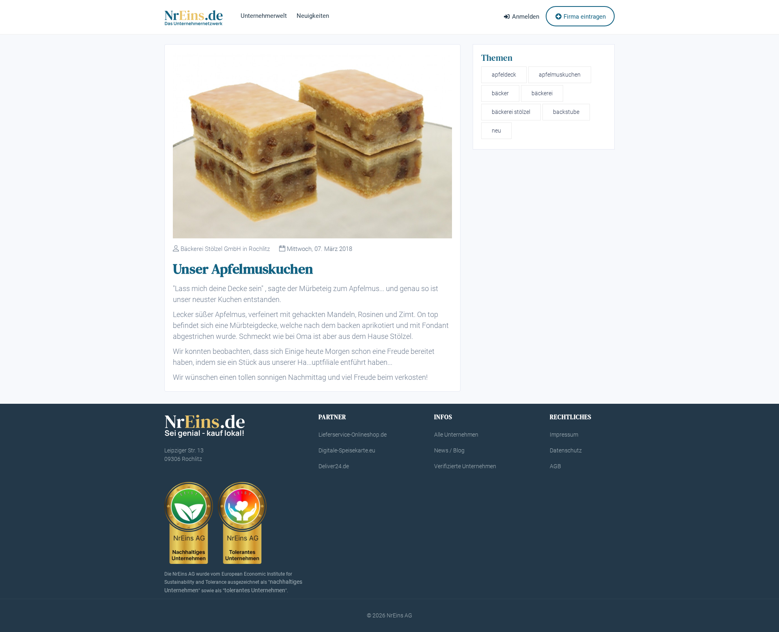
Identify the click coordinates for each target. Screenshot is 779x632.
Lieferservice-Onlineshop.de (352, 434)
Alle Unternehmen (456, 434)
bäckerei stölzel (511, 112)
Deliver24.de (333, 466)
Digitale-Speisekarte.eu (346, 450)
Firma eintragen (584, 16)
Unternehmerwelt (264, 15)
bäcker (500, 93)
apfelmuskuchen (560, 74)
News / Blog (449, 450)
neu (496, 130)
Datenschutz (566, 450)
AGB (555, 466)
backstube (566, 112)
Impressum (564, 434)
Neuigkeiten (313, 15)
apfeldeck (504, 74)
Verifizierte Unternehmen (465, 466)
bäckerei (542, 93)
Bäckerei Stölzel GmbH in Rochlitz (225, 249)
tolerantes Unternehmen (254, 590)
